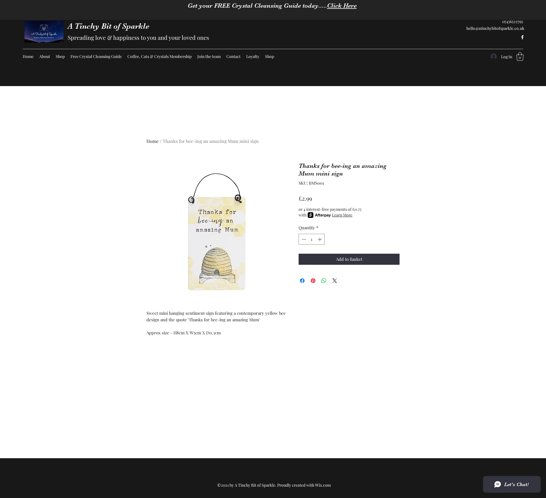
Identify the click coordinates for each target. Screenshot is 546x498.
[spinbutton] (312, 239)
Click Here (342, 5)
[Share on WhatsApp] (323, 280)
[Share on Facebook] (302, 280)
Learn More (342, 215)
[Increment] (320, 239)
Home (152, 141)
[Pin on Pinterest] (313, 280)
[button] (520, 56)
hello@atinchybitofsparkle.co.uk (495, 28)
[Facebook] (522, 37)
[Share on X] (334, 280)
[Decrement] (303, 239)
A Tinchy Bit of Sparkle (108, 26)
